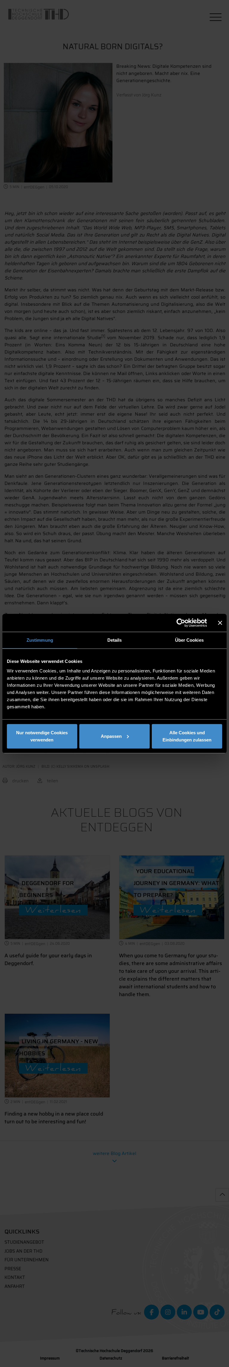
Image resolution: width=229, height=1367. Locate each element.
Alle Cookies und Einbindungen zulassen (187, 736)
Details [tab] (114, 640)
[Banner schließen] (220, 623)
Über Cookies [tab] (189, 640)
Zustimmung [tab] (40, 640)
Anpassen (111, 735)
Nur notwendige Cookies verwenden (42, 736)
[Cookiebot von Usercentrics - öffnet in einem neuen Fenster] (181, 622)
